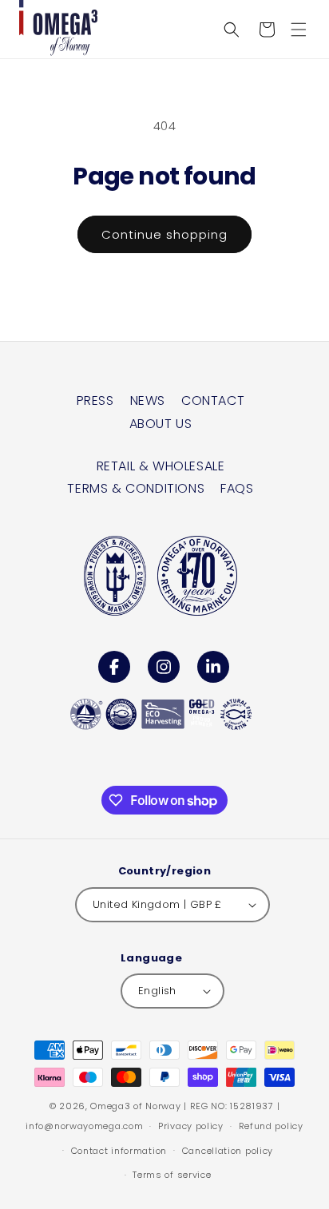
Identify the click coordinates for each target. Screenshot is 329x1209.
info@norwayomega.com (84, 1126)
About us (160, 423)
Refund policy (271, 1126)
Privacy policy (191, 1126)
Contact (212, 400)
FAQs (236, 488)
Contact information (119, 1150)
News (147, 400)
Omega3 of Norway (135, 1106)
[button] (298, 29)
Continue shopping (164, 234)
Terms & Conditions (135, 488)
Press (95, 400)
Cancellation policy (227, 1150)
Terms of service (172, 1174)
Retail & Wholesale (161, 466)
